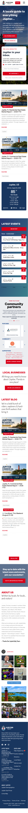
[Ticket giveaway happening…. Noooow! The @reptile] (20, 661)
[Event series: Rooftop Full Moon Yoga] (12, 263)
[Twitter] (5, 744)
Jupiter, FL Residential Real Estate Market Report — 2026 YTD (13, 111)
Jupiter (4, 131)
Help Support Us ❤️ (19, 750)
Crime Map (5, 793)
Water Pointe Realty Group (16, 357)
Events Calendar (18, 754)
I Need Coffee (8, 356)
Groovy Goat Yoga (7, 273)
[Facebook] (2, 744)
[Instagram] (8, 744)
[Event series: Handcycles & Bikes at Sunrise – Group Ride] (12, 246)
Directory (16, 757)
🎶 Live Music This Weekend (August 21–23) (12, 514)
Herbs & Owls (19, 354)
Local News (17, 760)
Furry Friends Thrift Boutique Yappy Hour (14, 240)
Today (14, 287)
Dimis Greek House (18, 352)
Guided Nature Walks (8, 257)
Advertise (16, 769)
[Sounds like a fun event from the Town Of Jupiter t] (8, 674)
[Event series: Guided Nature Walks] (12, 255)
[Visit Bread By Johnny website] (12, 343)
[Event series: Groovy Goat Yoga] (13, 271)
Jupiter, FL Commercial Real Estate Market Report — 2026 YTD (14, 157)
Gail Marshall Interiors (10, 354)
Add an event (14, 229)
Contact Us (17, 766)
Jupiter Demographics (8, 787)
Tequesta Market (7, 281)
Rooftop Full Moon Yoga (9, 265)
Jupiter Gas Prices (7, 790)
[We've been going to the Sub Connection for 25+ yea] (8, 661)
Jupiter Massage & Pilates (17, 356)
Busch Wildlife (9, 352)
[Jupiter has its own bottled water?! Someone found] (20, 674)
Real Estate (5, 176)
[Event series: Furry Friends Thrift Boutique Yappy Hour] (12, 238)
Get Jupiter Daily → (14, 73)
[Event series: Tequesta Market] (12, 279)
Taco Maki (8, 357)
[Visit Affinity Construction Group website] (12, 330)
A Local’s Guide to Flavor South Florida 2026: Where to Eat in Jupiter (7, 777)
